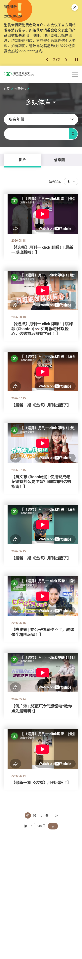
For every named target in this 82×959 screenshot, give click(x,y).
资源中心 (20, 89)
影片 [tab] (22, 159)
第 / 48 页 (34, 826)
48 (47, 815)
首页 (7, 89)
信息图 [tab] (59, 159)
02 (34, 815)
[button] (47, 59)
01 (27, 815)
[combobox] (41, 119)
